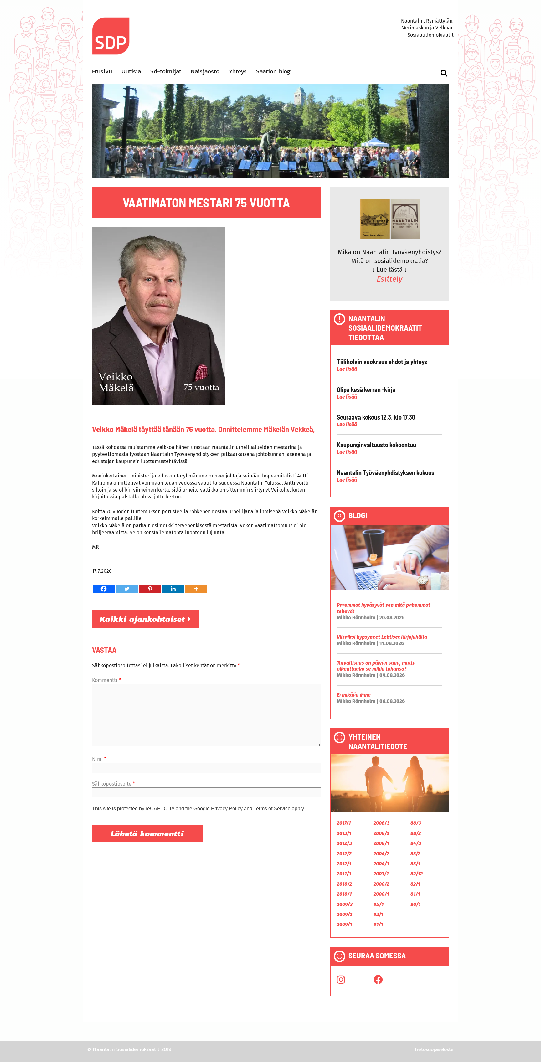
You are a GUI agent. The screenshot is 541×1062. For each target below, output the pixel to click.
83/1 (415, 864)
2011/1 (344, 874)
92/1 (378, 914)
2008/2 (381, 833)
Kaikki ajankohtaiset (144, 619)
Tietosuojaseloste (434, 1049)
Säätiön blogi (274, 71)
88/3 (415, 823)
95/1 (379, 904)
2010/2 (344, 884)
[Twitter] (127, 589)
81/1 (415, 894)
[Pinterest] (150, 589)
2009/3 (345, 904)
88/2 (415, 833)
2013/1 (344, 833)
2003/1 (381, 874)
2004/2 (381, 854)
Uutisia (131, 71)
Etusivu (102, 71)
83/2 (415, 854)
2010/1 (344, 894)
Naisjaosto (205, 71)
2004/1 (381, 864)
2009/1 (344, 924)
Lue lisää (347, 369)
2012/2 (344, 854)
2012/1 (344, 864)
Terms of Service (272, 808)
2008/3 (381, 823)
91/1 (378, 924)
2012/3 (344, 843)
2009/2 (344, 914)
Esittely (389, 279)
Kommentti (106, 680)
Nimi (99, 759)
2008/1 (381, 843)
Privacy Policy (227, 808)
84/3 (415, 843)
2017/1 (344, 823)
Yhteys (238, 71)
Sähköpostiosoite (113, 784)
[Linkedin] (173, 589)
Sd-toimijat (165, 71)
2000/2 (381, 884)
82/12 (416, 874)
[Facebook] (104, 589)
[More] (196, 589)
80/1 (415, 904)
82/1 (415, 884)
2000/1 (381, 894)
